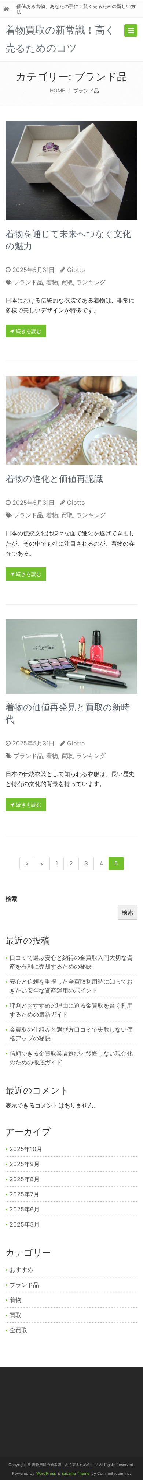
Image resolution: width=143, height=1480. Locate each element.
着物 (52, 282)
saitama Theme (75, 1473)
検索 (11, 898)
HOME (57, 90)
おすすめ (21, 1269)
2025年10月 (26, 1148)
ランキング (91, 282)
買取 (67, 282)
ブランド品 (28, 282)
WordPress (46, 1473)
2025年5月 (25, 1224)
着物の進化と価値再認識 (54, 478)
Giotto (76, 269)
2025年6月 (25, 1209)
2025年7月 (24, 1194)
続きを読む (27, 331)
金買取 (18, 1330)
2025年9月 (25, 1164)
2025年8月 (25, 1179)
